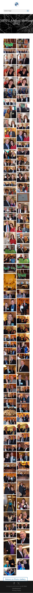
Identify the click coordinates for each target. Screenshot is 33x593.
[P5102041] (10, 517)
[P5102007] (23, 398)
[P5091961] (10, 191)
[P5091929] (23, 98)
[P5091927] (23, 90)
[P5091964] (23, 208)
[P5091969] (23, 227)
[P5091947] (23, 151)
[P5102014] (23, 427)
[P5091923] (10, 70)
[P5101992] (10, 338)
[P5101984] (10, 294)
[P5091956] (23, 177)
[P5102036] (10, 503)
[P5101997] (10, 360)
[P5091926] (23, 81)
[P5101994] (23, 347)
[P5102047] (10, 561)
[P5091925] (10, 82)
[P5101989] (23, 328)
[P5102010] (10, 412)
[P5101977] (23, 266)
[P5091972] (23, 248)
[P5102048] (23, 564)
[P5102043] (23, 536)
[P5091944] (23, 144)
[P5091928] (10, 93)
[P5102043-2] (23, 525)
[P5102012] (23, 417)
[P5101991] (23, 337)
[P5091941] (10, 132)
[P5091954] (10, 169)
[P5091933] (23, 107)
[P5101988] (23, 320)
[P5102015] (10, 430)
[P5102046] (23, 551)
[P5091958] (10, 183)
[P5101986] (10, 305)
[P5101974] (23, 258)
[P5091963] (10, 200)
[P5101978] (10, 268)
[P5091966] (10, 216)
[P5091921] (23, 58)
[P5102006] (10, 395)
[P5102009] (23, 407)
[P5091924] (23, 71)
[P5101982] (23, 284)
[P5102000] (10, 369)
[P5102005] (23, 389)
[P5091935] (23, 118)
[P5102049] (10, 571)
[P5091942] (23, 135)
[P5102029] (10, 488)
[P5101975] (10, 258)
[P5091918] (23, 51)
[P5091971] (23, 238)
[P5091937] (10, 123)
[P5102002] (10, 379)
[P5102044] (10, 534)
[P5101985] (23, 306)
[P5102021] (23, 456)
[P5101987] (10, 319)
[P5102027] (10, 478)
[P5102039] (23, 503)
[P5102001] (23, 379)
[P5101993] (10, 344)
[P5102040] (23, 516)
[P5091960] (23, 187)
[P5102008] (10, 403)
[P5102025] (10, 467)
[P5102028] (23, 488)
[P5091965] (10, 209)
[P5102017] (10, 440)
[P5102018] (23, 446)
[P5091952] (10, 162)
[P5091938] (23, 126)
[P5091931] (10, 102)
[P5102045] (10, 546)
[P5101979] (23, 274)
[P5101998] (23, 365)
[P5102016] (23, 437)
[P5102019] (10, 448)
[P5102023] (23, 465)
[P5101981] (10, 282)
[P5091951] (23, 160)
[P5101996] (23, 356)
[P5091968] (10, 226)
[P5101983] (23, 294)
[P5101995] (10, 351)
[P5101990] (10, 330)
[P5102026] (23, 475)
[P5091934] (10, 111)
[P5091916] (23, 43)
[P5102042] (10, 526)
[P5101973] (10, 249)
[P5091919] (10, 51)
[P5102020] (10, 457)
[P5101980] (10, 43)
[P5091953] (23, 168)
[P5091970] (10, 238)
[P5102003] (10, 388)
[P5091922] (10, 59)
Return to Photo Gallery (15, 579)
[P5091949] (10, 154)
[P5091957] (10, 177)
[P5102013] (10, 420)
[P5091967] (23, 218)
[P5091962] (23, 198)
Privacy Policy (16, 590)
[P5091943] (10, 143)
